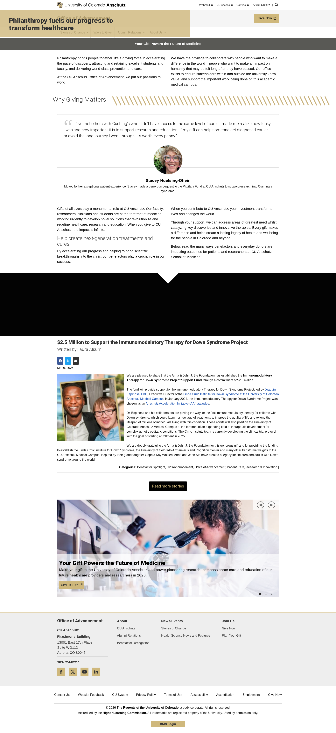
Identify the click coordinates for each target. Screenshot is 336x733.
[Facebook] (62, 677)
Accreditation (225, 694)
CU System (120, 694)
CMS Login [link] (168, 724)
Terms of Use (173, 694)
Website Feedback (91, 694)
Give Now (228, 628)
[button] (260, 505)
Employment (251, 694)
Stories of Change (173, 628)
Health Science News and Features (185, 635)
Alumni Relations (129, 635)
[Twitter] (74, 677)
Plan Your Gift (231, 635)
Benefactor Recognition (133, 643)
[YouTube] (85, 677)
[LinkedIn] (97, 677)
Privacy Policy (146, 694)
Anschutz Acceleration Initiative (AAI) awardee (177, 403)
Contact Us (62, 694)
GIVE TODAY (69, 585)
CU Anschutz (126, 628)
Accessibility (199, 694)
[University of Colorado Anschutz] (91, 5)
